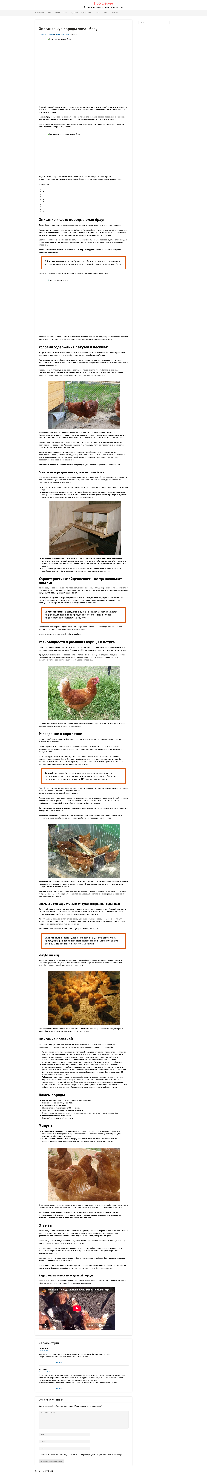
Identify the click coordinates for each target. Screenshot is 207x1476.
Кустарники (86, 12)
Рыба (57, 12)
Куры (58, 34)
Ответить (58, 1362)
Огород (97, 12)
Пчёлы (65, 12)
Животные (39, 12)
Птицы (49, 12)
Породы (65, 34)
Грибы (105, 12)
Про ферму (103, 3)
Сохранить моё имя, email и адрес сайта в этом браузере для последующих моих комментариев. (83, 1455)
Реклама (114, 12)
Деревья (74, 12)
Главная (42, 34)
